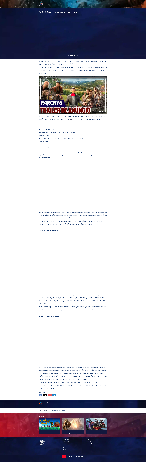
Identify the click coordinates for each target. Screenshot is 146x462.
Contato (89, 447)
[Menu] (106, 3)
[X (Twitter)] (45, 395)
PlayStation (65, 449)
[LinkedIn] (54, 395)
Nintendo (65, 445)
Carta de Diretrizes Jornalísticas (94, 443)
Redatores (89, 445)
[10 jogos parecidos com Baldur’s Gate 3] (96, 424)
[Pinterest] (50, 395)
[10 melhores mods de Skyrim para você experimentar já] (73, 424)
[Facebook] (40, 395)
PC (63, 447)
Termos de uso (90, 449)
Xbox (64, 451)
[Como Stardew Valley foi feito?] (49, 424)
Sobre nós (89, 441)
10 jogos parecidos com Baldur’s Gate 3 (95, 431)
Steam (71, 119)
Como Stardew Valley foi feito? (46, 431)
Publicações (66, 441)
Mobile (64, 443)
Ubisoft (77, 60)
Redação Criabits (52, 403)
